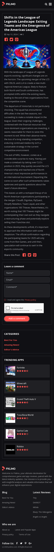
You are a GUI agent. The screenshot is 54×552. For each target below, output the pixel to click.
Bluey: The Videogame (42, 512)
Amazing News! (11, 344)
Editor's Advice (11, 349)
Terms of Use (24, 534)
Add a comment (17, 318)
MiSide (36, 507)
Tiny (34, 498)
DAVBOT (36, 502)
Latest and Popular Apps (25, 529)
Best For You (10, 340)
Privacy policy (30, 300)
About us (6, 529)
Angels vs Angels (40, 516)
